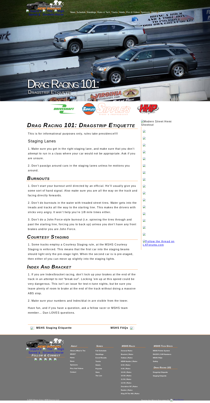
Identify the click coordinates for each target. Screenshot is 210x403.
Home (72, 357)
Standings (91, 12)
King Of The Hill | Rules (130, 393)
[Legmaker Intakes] (163, 159)
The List (98, 376)
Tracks (114, 12)
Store (97, 372)
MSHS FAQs (120, 327)
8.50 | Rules (125, 365)
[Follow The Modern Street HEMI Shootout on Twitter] (45, 359)
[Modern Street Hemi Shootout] (45, 5)
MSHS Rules (128, 346)
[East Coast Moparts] (163, 152)
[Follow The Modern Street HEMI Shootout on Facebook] (35, 359)
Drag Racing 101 (162, 367)
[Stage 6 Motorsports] (163, 235)
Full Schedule (100, 351)
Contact (161, 12)
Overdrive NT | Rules (129, 386)
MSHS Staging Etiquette (53, 327)
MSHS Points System (161, 351)
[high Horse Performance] (59, 13)
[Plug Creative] (177, 400)
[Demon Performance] (163, 200)
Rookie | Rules (127, 390)
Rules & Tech (103, 12)
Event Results (101, 358)
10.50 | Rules (126, 376)
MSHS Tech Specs (163, 346)
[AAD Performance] (163, 180)
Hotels (122, 12)
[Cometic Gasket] (163, 193)
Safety (155, 361)
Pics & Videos (133, 12)
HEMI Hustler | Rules (129, 361)
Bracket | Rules (127, 354)
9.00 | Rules (125, 368)
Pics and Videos (76, 368)
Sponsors (145, 12)
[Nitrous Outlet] (163, 228)
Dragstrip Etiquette (160, 372)
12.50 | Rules (126, 383)
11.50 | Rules (126, 379)
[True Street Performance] (163, 207)
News (72, 12)
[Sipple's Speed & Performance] (34, 13)
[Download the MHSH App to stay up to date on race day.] (50, 359)
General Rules (126, 351)
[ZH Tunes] (163, 214)
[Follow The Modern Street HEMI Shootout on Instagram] (40, 359)
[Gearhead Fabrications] (163, 221)
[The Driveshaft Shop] (48, 13)
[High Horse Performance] (163, 138)
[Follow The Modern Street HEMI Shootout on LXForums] (55, 359)
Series (99, 346)
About (154, 12)
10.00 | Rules (126, 372)
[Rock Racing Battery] (163, 186)
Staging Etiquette (160, 376)
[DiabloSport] (163, 173)
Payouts (98, 368)
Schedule (81, 12)
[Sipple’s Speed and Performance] (163, 132)
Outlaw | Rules (127, 358)
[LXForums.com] (163, 243)
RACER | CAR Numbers (162, 354)
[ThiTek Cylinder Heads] (163, 166)
